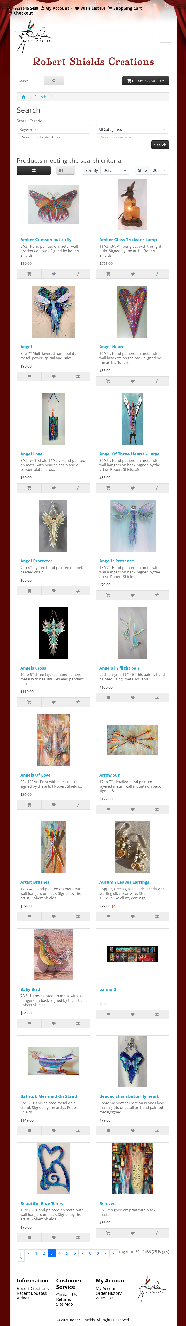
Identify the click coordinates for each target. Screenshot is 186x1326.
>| (114, 1253)
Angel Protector (36, 561)
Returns (63, 1299)
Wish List (104, 1298)
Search (40, 96)
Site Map (64, 1304)
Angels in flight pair (119, 668)
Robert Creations (33, 1288)
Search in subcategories (116, 137)
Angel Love (31, 454)
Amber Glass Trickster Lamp (128, 239)
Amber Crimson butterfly (45, 239)
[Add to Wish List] (53, 273)
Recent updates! (32, 1293)
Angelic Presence (116, 561)
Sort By (92, 170)
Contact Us (66, 1294)
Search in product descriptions (41, 137)
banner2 (107, 989)
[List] (61, 170)
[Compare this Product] (78, 273)
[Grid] (70, 170)
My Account (107, 1288)
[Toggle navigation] (165, 38)
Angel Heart (111, 346)
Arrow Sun (109, 775)
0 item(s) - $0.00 (146, 80)
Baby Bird (30, 989)
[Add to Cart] (29, 273)
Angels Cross (33, 668)
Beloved (107, 1203)
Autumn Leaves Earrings (124, 882)
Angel (26, 346)
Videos (23, 1298)
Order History (109, 1293)
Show (142, 170)
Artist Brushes (35, 882)
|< (21, 1255)
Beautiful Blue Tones (41, 1203)
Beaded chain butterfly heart (129, 1096)
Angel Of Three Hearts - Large (129, 454)
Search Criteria (29, 120)
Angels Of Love (35, 775)
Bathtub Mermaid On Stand (48, 1096)
